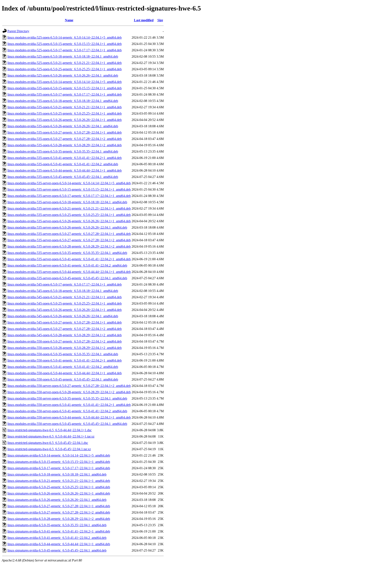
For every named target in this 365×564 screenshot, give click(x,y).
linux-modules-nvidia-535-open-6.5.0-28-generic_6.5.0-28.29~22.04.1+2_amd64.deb (64, 145)
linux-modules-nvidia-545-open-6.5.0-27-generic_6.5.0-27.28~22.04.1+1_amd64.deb (64, 322)
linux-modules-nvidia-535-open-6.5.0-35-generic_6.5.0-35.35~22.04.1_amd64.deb (62, 151)
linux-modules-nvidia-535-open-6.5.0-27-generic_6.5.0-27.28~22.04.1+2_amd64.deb (64, 139)
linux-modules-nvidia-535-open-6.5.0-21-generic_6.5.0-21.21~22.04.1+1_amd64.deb (64, 107)
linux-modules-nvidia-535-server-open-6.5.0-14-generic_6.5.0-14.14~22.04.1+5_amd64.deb (69, 183)
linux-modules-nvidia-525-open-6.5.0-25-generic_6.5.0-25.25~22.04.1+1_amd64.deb (64, 69)
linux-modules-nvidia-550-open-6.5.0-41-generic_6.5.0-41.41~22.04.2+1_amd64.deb (64, 360)
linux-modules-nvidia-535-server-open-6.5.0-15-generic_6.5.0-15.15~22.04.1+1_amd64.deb (69, 189)
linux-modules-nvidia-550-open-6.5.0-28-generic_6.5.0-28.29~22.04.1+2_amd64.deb (64, 348)
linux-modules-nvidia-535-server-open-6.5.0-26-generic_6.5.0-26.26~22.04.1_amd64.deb (67, 227)
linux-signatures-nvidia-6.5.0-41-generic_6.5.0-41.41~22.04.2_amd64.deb (56, 538)
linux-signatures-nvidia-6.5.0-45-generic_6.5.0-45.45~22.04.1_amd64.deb (56, 550)
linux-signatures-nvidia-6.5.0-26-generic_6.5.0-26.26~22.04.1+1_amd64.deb (58, 493)
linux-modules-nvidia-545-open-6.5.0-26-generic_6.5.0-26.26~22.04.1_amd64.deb (62, 316)
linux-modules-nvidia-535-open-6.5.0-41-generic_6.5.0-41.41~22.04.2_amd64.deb (62, 164)
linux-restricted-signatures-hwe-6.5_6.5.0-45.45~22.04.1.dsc (47, 443)
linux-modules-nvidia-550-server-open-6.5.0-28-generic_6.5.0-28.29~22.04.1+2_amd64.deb (69, 392)
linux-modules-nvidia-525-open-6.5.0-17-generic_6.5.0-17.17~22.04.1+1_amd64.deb (64, 50)
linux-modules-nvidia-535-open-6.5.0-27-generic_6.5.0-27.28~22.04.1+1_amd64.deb (64, 132)
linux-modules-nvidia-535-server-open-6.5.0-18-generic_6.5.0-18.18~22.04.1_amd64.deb (67, 202)
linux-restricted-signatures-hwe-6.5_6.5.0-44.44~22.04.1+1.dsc (49, 430)
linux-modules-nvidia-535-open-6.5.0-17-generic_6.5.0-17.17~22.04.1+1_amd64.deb (64, 94)
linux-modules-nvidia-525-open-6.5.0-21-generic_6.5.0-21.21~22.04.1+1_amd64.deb (64, 63)
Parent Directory (18, 31)
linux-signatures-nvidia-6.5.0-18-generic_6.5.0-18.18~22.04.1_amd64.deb (56, 474)
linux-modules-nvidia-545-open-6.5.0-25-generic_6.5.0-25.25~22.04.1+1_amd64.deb (64, 303)
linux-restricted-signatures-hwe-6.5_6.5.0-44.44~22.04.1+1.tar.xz (50, 436)
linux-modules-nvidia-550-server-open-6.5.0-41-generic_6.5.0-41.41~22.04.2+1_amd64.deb (69, 405)
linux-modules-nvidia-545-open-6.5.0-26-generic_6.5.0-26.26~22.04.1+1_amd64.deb (64, 310)
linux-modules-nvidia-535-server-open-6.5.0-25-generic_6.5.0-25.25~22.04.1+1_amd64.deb (69, 215)
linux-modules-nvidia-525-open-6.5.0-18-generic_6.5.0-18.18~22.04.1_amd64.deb (62, 56)
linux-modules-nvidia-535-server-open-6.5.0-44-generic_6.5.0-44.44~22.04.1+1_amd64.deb (69, 272)
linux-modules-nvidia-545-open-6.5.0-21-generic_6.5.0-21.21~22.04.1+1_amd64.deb (64, 297)
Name (69, 20)
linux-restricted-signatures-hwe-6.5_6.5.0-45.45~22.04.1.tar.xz (49, 449)
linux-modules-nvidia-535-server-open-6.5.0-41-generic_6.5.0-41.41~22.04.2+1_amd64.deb (69, 259)
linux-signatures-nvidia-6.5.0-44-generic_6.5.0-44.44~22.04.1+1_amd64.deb (58, 544)
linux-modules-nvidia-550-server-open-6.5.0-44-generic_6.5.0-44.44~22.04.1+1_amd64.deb (69, 417)
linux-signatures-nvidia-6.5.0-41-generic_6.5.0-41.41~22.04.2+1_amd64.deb (58, 531)
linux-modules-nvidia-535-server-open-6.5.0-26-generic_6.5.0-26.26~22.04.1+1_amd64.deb (69, 221)
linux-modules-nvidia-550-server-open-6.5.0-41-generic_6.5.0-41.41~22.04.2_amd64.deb (67, 411)
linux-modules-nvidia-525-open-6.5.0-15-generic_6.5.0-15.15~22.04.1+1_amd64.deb (64, 44)
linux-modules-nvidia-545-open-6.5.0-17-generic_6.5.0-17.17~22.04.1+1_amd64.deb (64, 284)
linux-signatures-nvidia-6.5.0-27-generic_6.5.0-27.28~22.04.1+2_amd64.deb (58, 512)
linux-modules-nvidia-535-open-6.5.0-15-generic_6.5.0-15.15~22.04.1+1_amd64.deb (64, 88)
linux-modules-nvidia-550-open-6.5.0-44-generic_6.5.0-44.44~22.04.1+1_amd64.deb (64, 373)
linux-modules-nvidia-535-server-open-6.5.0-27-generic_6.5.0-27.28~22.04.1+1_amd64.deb (69, 234)
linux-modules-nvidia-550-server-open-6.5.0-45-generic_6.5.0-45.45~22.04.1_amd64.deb (67, 424)
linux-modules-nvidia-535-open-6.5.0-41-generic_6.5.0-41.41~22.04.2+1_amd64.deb (64, 158)
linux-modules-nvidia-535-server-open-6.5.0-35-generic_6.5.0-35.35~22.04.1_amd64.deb (67, 253)
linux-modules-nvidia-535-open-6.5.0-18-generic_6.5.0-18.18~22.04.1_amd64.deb (62, 101)
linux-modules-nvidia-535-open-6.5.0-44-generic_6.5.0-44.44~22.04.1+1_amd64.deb (64, 170)
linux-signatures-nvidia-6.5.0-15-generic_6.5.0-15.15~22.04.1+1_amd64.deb (58, 462)
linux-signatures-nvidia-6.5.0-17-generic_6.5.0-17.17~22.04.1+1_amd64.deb (58, 468)
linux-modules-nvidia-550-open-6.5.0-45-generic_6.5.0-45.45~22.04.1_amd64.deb (62, 379)
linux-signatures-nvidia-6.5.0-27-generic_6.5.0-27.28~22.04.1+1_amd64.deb (58, 506)
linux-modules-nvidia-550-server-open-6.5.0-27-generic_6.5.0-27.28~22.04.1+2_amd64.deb (69, 386)
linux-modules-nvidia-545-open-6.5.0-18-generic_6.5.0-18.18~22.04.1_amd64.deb (62, 291)
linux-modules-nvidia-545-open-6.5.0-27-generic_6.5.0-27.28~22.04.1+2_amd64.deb (64, 329)
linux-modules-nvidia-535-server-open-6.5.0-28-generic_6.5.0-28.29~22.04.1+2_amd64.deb (69, 246)
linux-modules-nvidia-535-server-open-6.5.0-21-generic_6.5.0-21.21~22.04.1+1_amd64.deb (69, 208)
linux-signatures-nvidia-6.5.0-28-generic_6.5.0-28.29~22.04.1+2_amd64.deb (58, 519)
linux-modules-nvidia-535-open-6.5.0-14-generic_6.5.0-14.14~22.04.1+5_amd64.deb (64, 82)
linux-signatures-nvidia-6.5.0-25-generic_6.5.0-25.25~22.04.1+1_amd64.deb (58, 487)
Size (160, 20)
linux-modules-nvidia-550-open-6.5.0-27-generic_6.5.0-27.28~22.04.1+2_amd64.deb (64, 341)
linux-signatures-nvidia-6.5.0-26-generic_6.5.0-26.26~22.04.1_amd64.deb (56, 500)
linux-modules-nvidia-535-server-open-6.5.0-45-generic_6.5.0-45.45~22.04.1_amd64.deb (67, 278)
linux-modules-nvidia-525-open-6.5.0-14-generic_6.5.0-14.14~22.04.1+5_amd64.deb (64, 37)
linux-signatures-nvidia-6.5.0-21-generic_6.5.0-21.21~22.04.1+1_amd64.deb (58, 481)
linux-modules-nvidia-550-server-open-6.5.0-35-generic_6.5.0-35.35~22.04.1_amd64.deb (67, 398)
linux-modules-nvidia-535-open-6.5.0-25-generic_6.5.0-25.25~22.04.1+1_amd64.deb (64, 113)
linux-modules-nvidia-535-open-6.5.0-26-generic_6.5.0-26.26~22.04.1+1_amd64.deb (64, 120)
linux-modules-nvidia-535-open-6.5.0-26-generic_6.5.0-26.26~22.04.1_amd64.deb (62, 126)
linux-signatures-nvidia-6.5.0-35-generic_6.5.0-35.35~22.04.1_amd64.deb (56, 525)
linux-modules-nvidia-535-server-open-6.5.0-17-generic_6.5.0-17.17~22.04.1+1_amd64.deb (69, 196)
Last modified (144, 20)
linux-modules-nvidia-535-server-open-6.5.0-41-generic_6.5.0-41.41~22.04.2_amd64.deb (67, 265)
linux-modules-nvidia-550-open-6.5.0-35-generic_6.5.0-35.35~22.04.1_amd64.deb (62, 354)
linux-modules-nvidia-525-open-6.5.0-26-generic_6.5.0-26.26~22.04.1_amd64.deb (62, 75)
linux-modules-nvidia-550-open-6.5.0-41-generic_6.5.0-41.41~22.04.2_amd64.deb (62, 367)
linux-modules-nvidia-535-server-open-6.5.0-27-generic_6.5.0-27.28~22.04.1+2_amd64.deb (69, 240)
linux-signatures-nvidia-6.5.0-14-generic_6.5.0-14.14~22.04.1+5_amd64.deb (58, 455)
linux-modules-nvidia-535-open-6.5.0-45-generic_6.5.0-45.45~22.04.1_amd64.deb (62, 177)
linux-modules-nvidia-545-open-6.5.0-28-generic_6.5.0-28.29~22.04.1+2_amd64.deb (64, 335)
